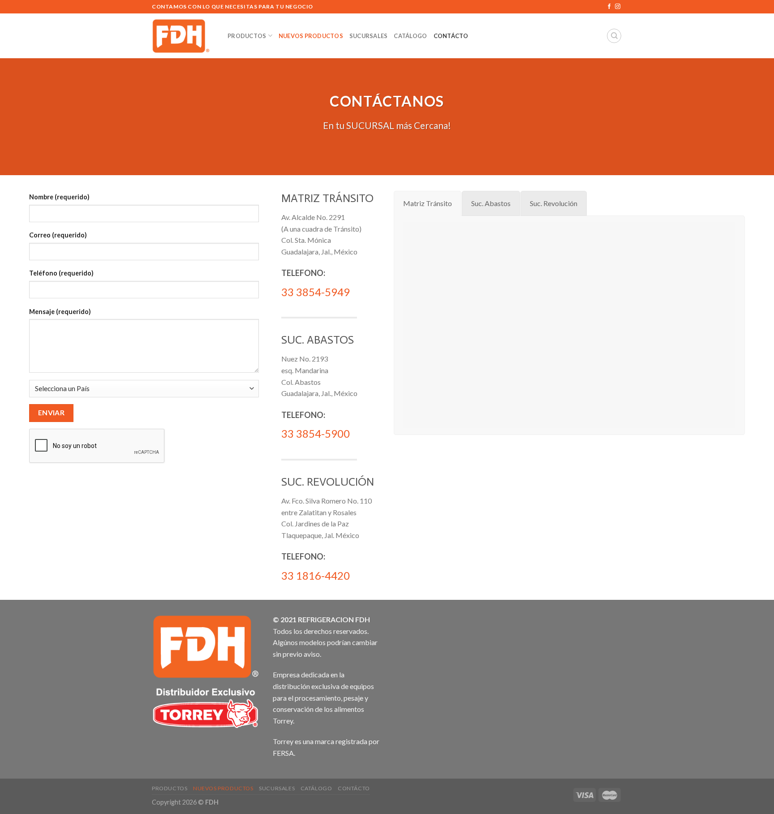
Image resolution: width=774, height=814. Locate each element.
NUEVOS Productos (311, 35)
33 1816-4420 (315, 575)
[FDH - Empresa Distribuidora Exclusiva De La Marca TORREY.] (183, 35)
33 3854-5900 (315, 433)
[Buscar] (614, 36)
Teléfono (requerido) (61, 273)
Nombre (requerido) (59, 197)
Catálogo (410, 35)
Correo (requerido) (58, 235)
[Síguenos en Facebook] (609, 7)
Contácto (451, 35)
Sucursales (368, 35)
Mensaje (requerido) (60, 311)
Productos (247, 35)
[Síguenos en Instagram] (617, 7)
